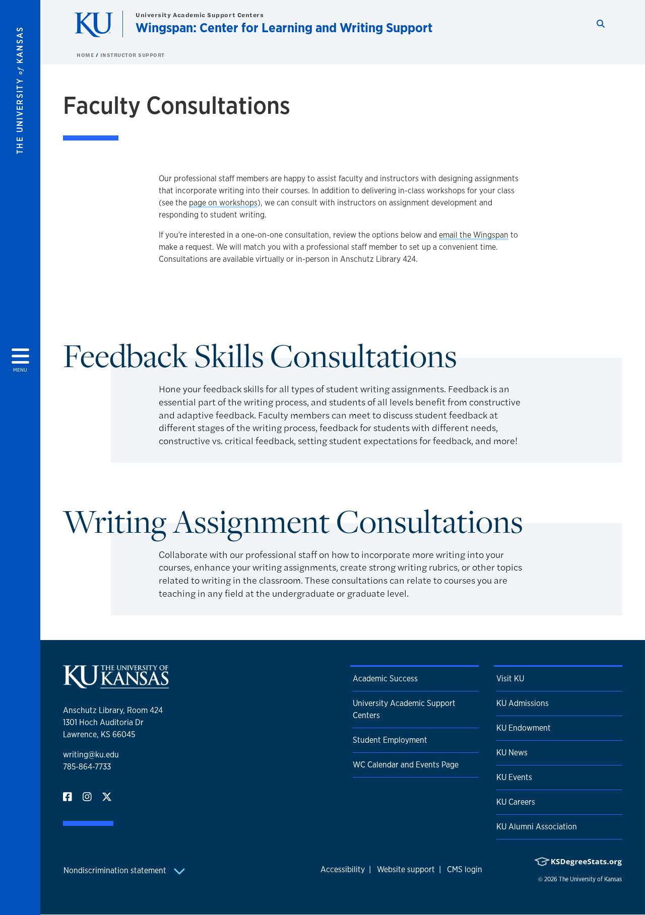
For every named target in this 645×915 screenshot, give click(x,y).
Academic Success (385, 678)
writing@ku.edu (91, 754)
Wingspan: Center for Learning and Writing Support (284, 27)
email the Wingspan (473, 235)
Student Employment (390, 740)
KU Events (514, 777)
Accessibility (342, 869)
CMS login (464, 869)
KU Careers (515, 802)
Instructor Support (132, 54)
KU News (512, 752)
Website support (406, 869)
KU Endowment (523, 728)
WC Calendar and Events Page (406, 764)
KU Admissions (522, 703)
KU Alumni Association (536, 826)
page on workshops (223, 202)
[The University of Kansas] (116, 684)
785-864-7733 (87, 766)
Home (86, 54)
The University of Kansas (590, 879)
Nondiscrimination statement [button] (115, 870)
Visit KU (510, 678)
